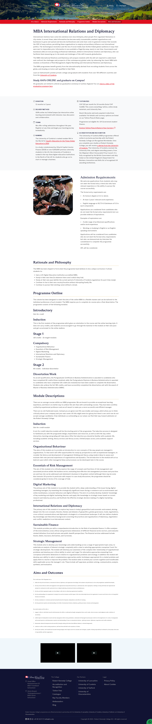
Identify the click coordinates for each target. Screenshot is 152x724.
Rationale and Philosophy (67, 22)
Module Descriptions (99, 22)
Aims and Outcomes (114, 22)
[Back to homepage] (71, 6)
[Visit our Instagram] (30, 719)
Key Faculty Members (61, 698)
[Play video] (57, 652)
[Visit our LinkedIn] (26, 719)
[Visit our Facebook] (28, 719)
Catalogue (56, 694)
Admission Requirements (49, 22)
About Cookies (110, 684)
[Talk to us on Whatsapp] (32, 719)
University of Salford (86, 688)
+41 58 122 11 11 (39, 719)
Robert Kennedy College (62, 681)
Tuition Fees (57, 690)
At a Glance (35, 22)
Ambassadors (57, 701)
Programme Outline (83, 22)
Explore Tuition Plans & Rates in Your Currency (96, 128)
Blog (54, 705)
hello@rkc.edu (49, 719)
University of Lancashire (87, 681)
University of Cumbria (48, 75)
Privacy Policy (109, 681)
